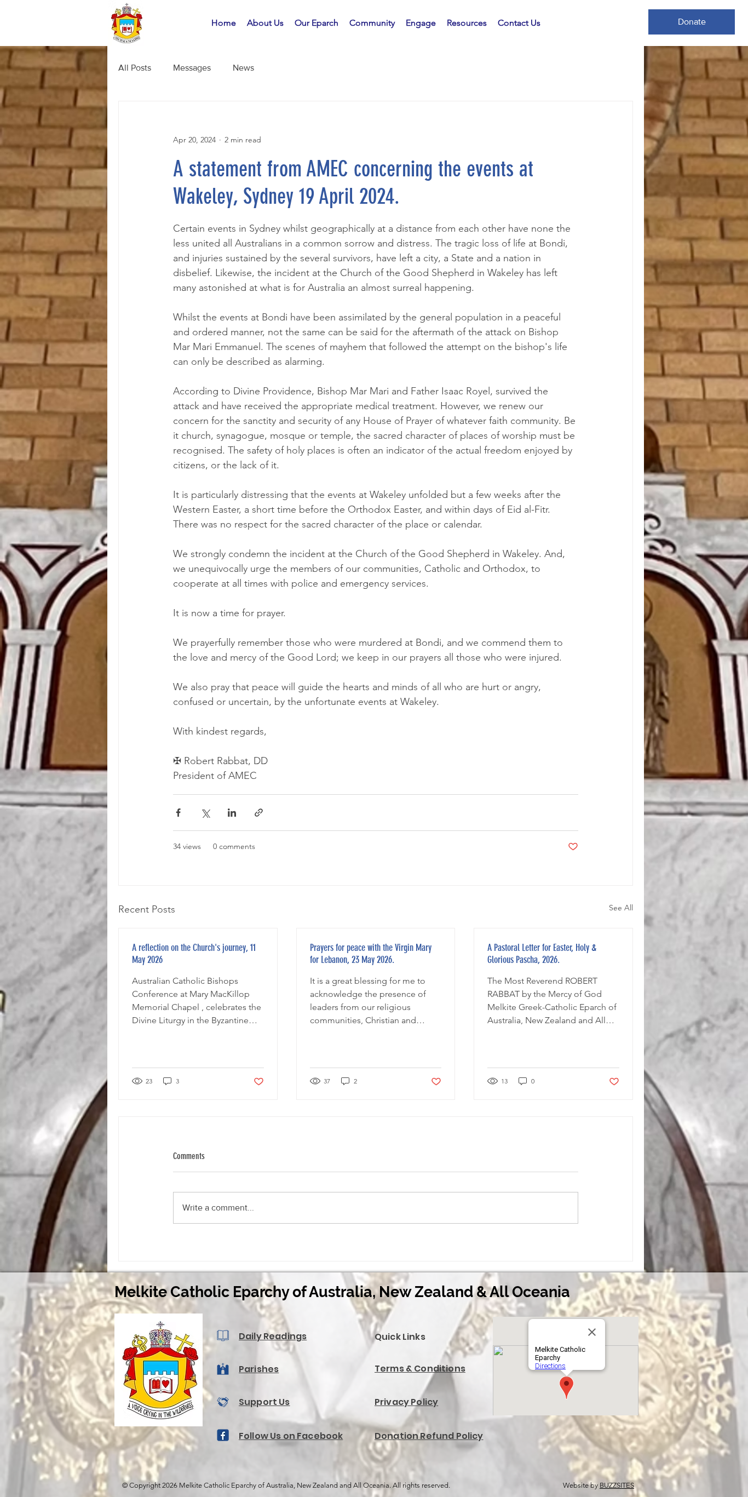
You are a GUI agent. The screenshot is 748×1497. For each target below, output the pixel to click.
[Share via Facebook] (178, 812)
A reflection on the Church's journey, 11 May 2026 (194, 954)
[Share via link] (259, 812)
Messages (192, 67)
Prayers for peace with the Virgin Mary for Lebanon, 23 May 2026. (370, 954)
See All (621, 908)
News (243, 67)
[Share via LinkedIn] (232, 812)
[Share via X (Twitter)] (205, 812)
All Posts (134, 67)
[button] (265, 23)
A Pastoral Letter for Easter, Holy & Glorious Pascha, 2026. (541, 954)
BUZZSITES (617, 1485)
